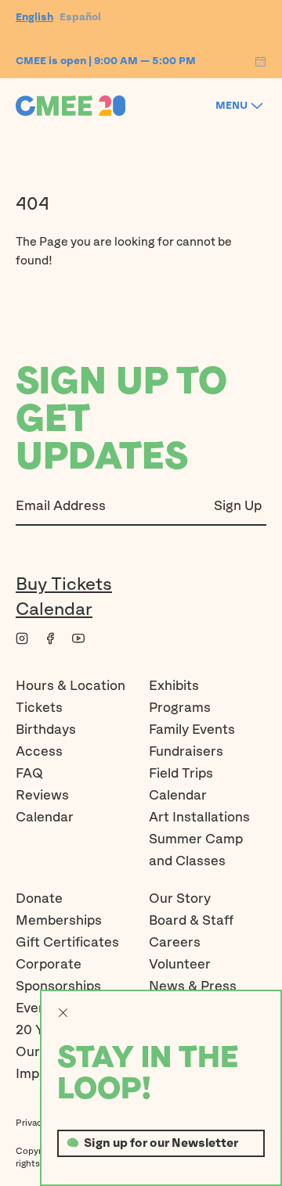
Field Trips (181, 774)
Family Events (192, 730)
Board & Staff (191, 921)
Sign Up (238, 506)
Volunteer (180, 965)
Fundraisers (186, 752)
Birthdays (46, 730)
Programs (180, 708)
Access (39, 752)
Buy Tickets (64, 585)
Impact (38, 1074)
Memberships (59, 921)
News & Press (193, 987)
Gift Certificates (67, 943)
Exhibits (174, 686)
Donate (39, 899)
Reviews (42, 796)
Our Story (180, 899)
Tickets (39, 708)
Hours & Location (70, 686)
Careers (175, 943)
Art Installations (199, 818)
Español (80, 17)
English (34, 17)
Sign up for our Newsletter (161, 1143)
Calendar (54, 610)
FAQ (29, 774)
